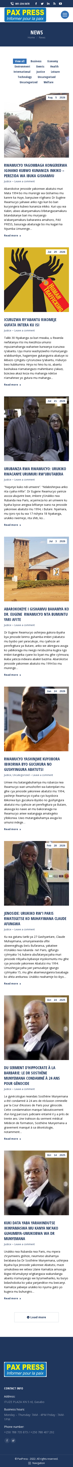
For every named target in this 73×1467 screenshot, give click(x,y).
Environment (22, 66)
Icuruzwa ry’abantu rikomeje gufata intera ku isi (30, 322)
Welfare (48, 82)
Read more (11, 235)
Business (36, 61)
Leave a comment (24, 181)
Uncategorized (29, 82)
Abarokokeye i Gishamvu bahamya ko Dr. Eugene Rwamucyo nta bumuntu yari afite (36, 614)
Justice (40, 72)
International (22, 72)
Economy (52, 61)
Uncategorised (47, 77)
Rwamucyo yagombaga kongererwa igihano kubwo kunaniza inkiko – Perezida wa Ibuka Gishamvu (35, 170)
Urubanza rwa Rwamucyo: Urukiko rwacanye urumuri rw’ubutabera (35, 471)
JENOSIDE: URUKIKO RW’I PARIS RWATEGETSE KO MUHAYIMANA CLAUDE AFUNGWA (35, 918)
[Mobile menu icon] (65, 15)
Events (40, 66)
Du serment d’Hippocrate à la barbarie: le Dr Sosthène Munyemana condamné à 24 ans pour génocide (32, 1075)
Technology (25, 77)
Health (54, 66)
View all (20, 61)
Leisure (55, 72)
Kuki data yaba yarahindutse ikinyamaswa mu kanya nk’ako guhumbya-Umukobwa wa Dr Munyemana (31, 1230)
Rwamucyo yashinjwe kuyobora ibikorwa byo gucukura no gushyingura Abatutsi (32, 764)
